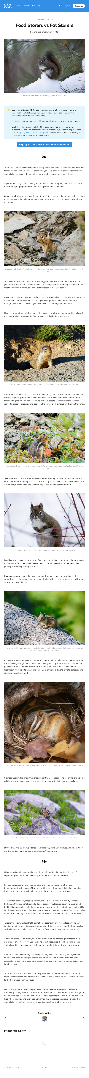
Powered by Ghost (78, 1067)
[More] (44, 6)
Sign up (44, 1067)
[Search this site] (60, 6)
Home (18, 6)
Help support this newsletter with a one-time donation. (44, 144)
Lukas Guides (8, 5)
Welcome (36, 6)
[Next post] (83, 1017)
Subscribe (79, 6)
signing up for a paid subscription (33, 132)
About (26, 6)
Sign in (67, 6)
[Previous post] (5, 1017)
